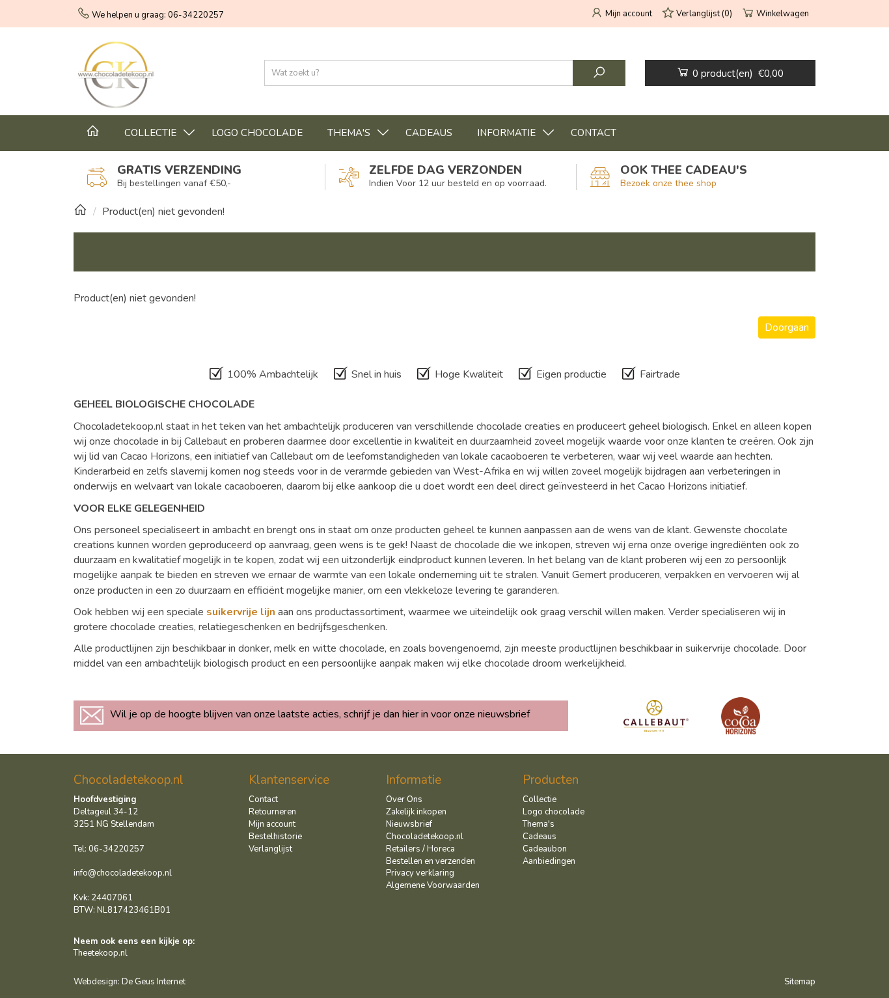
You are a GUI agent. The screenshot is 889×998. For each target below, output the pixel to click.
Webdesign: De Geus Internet (129, 982)
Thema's (348, 132)
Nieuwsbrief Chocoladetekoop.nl (424, 830)
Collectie (150, 132)
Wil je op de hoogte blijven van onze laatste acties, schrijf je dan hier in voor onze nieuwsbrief (320, 714)
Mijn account (272, 824)
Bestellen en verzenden (430, 861)
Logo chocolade (257, 132)
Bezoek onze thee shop (668, 183)
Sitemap (799, 982)
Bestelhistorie (275, 836)
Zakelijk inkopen (416, 812)
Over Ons (404, 799)
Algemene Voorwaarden (433, 885)
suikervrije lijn (240, 612)
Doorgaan (787, 327)
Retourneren (272, 812)
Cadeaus (428, 132)
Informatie (506, 132)
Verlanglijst (270, 849)
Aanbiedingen (549, 861)
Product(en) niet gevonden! (163, 211)
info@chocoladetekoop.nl (123, 873)
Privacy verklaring (420, 873)
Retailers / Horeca (420, 849)
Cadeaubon (545, 849)
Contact (593, 132)
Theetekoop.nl (101, 953)
